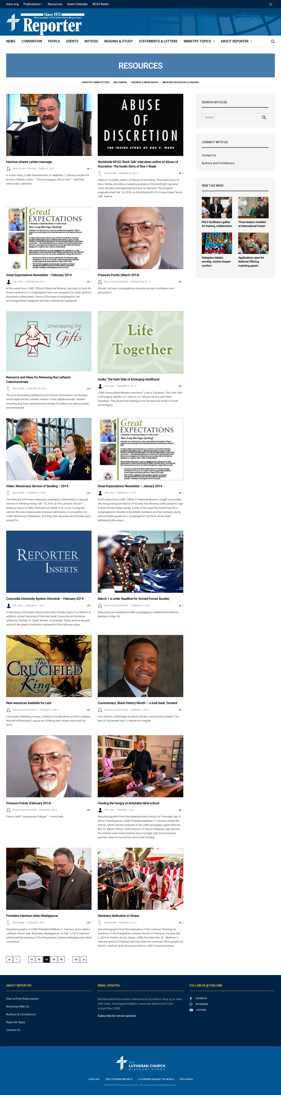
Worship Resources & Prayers (181, 82)
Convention (32, 41)
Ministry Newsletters (95, 82)
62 (76, 959)
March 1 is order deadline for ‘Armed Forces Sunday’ (134, 599)
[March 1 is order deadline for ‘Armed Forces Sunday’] (140, 562)
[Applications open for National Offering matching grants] (253, 243)
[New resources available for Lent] (49, 666)
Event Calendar (77, 4)
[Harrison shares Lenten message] (49, 125)
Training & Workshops (145, 82)
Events (72, 41)
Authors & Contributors (21, 1014)
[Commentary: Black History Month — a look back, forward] (140, 666)
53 (39, 959)
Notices (91, 41)
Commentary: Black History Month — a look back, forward (137, 703)
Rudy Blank (110, 173)
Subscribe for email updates (117, 1015)
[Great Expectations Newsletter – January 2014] (140, 449)
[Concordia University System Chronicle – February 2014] (49, 562)
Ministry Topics (197, 41)
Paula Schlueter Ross (25, 168)
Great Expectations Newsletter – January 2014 (130, 486)
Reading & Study (118, 41)
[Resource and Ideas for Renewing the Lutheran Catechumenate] (49, 341)
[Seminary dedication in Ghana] (140, 879)
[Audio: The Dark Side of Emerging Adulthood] (140, 342)
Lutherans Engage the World (156, 1079)
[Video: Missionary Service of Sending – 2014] (49, 449)
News (10, 41)
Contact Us (209, 155)
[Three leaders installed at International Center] (253, 207)
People (54, 41)
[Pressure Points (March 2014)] (140, 238)
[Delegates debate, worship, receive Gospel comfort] (217, 243)
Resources (55, 4)
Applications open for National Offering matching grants (251, 261)
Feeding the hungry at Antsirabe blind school (128, 803)
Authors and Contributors (218, 163)
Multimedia (120, 82)
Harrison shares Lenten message (29, 162)
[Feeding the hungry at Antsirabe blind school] (140, 766)
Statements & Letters (158, 41)
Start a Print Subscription (22, 998)
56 (61, 959)
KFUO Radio (101, 4)
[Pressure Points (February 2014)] (49, 766)
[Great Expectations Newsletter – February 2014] (49, 238)
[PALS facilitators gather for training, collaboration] (217, 207)
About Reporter (234, 41)
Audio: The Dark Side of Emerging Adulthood (128, 379)
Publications (32, 4)
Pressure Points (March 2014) (118, 275)
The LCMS (18, 282)
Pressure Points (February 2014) (28, 803)
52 (31, 959)
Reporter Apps (15, 1022)
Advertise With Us (17, 1006)
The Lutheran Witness (118, 1079)
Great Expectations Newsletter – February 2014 (39, 275)
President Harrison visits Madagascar (32, 916)
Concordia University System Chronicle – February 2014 (44, 599)
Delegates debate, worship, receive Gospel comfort (216, 261)
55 (54, 959)
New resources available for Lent (28, 703)
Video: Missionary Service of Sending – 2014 (37, 486)
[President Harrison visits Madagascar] (49, 879)
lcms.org (12, 4)
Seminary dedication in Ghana (118, 916)
